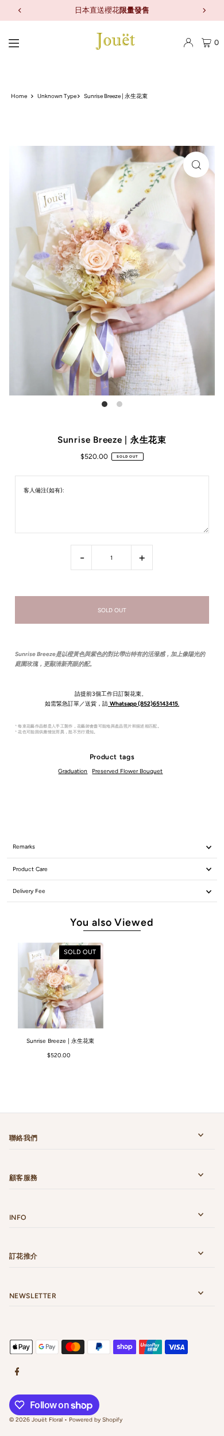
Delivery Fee (29, 891)
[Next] (204, 10)
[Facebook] (17, 1372)
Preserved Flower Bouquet (127, 771)
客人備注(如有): (44, 490)
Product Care (30, 869)
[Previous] (20, 10)
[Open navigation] (40, 42)
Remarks (24, 846)
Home (19, 96)
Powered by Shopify (95, 1419)
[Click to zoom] (196, 165)
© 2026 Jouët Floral (36, 1419)
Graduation (72, 771)
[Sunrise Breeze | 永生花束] (60, 985)
